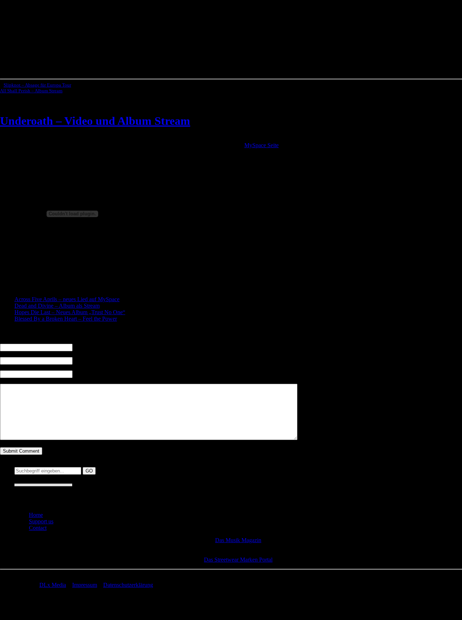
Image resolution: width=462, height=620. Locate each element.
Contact (38, 528)
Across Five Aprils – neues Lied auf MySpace (66, 299)
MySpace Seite (261, 145)
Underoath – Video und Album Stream (95, 120)
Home (36, 515)
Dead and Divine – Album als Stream (57, 306)
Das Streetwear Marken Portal (238, 560)
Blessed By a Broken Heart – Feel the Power (65, 319)
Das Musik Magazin (238, 540)
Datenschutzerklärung (128, 585)
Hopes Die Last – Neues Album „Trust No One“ (69, 312)
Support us (41, 521)
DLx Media (52, 585)
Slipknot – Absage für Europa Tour (37, 85)
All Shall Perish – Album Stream (31, 90)
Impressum (84, 585)
